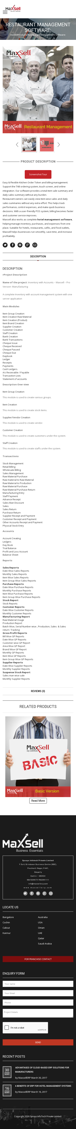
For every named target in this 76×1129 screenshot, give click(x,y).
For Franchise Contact (38, 959)
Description (38, 256)
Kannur (7, 933)
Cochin (6, 922)
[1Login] (47, 144)
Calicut (6, 927)
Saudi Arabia (45, 943)
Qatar (41, 938)
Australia (43, 917)
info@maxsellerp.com (38, 884)
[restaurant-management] (38, 89)
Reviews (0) (38, 691)
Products (22, 34)
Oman (41, 927)
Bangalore (8, 917)
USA (40, 922)
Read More (38, 800)
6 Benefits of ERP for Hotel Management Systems (43, 1086)
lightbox (9, 126)
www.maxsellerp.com (38, 888)
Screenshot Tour (38, 174)
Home (13, 34)
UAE (40, 933)
